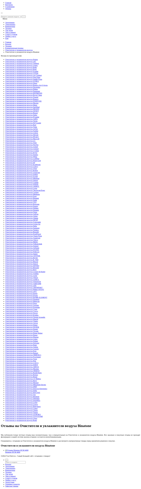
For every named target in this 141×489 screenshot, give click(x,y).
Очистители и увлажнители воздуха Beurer (21, 113)
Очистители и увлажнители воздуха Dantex (21, 155)
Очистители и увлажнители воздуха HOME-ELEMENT (26, 297)
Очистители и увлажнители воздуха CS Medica (23, 379)
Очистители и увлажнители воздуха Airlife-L (22, 280)
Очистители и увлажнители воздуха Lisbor (21, 408)
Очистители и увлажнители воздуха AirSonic (22, 248)
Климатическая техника (14, 48)
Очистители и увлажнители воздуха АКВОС (22, 186)
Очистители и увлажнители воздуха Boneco (21, 99)
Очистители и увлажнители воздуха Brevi (21, 381)
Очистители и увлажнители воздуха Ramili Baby (23, 373)
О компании (10, 7)
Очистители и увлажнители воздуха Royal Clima (23, 95)
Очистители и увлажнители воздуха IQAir (21, 153)
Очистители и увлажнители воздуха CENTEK (22, 256)
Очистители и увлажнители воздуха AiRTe (21, 119)
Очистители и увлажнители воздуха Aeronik (22, 305)
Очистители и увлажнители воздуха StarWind (22, 107)
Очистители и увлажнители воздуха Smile (21, 200)
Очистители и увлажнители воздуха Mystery (22, 137)
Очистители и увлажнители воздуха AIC (20, 61)
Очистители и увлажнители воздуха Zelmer (21, 341)
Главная (8, 3)
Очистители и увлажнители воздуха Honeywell (23, 161)
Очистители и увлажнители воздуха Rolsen (21, 171)
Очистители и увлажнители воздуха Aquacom (22, 173)
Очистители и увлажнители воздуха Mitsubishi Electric (25, 385)
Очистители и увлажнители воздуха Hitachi (21, 319)
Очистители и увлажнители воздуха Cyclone (22, 151)
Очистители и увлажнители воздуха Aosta (21, 276)
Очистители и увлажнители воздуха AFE (20, 286)
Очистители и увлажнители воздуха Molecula (22, 301)
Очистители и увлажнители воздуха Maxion (21, 103)
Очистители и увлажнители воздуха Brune (21, 377)
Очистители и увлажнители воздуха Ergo (20, 351)
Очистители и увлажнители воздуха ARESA (22, 367)
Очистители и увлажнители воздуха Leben (21, 339)
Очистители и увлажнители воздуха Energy (21, 206)
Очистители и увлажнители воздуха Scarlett (21, 71)
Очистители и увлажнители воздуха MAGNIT (22, 393)
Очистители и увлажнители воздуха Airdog (21, 347)
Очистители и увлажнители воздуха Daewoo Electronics (26, 389)
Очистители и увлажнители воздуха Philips (21, 89)
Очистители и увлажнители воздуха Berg (20, 270)
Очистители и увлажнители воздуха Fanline (21, 131)
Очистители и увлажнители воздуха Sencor (21, 264)
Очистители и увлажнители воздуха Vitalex (21, 321)
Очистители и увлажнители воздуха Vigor (21, 169)
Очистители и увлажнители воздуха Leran (21, 188)
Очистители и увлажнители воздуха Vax (20, 395)
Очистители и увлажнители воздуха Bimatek (22, 198)
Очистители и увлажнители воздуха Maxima (22, 369)
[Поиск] (6, 460)
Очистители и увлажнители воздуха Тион (21, 359)
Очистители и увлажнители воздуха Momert (22, 383)
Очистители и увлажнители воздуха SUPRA (22, 81)
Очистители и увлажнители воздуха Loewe (21, 404)
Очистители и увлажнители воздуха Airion (21, 216)
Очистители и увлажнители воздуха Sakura (21, 180)
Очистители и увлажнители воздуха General (22, 149)
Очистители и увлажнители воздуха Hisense (22, 337)
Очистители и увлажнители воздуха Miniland (22, 178)
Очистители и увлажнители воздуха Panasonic (22, 91)
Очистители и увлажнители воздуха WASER (22, 327)
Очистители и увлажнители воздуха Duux (21, 303)
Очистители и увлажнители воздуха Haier (21, 345)
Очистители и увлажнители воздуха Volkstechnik (23, 244)
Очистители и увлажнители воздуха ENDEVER (23, 101)
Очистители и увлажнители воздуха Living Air (22, 224)
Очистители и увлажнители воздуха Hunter (21, 329)
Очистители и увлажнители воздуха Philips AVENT (24, 289)
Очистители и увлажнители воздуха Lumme (21, 182)
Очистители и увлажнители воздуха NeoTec (22, 145)
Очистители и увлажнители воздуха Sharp (21, 83)
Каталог (8, 44)
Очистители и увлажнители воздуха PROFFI (22, 109)
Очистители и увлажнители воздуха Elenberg (22, 299)
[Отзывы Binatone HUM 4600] (16, 450)
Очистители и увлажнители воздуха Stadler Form (23, 79)
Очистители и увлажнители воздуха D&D (21, 387)
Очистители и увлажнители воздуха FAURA (22, 250)
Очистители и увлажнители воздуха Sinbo (21, 115)
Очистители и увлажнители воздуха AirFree (21, 214)
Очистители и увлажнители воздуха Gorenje (22, 349)
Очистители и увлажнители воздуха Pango (21, 293)
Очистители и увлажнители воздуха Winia (21, 157)
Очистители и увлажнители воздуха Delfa (21, 391)
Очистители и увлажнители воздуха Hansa (21, 335)
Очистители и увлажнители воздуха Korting (21, 315)
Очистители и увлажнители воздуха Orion (21, 212)
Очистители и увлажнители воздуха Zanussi (21, 246)
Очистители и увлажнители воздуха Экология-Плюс (25, 190)
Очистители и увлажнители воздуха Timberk (22, 63)
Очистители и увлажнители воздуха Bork (21, 69)
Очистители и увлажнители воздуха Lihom (21, 410)
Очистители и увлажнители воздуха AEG (21, 291)
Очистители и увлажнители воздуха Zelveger (22, 343)
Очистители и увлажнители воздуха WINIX (21, 184)
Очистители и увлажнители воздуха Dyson (21, 295)
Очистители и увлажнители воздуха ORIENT (22, 371)
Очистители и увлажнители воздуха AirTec (21, 129)
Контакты (9, 5)
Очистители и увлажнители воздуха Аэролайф (23, 222)
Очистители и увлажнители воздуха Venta (21, 127)
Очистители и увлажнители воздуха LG (20, 141)
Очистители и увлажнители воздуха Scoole (21, 176)
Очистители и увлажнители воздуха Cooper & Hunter (25, 272)
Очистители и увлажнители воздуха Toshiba (22, 274)
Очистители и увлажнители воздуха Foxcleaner (23, 357)
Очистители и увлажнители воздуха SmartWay (22, 401)
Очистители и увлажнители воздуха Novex (21, 313)
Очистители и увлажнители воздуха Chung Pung (23, 236)
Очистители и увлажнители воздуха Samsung (22, 228)
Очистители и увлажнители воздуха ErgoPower (23, 234)
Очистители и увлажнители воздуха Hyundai (22, 117)
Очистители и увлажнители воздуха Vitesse (21, 278)
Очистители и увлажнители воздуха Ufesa (21, 418)
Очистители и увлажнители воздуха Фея (20, 361)
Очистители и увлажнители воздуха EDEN (21, 365)
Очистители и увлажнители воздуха (19, 50)
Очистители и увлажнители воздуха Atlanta (21, 218)
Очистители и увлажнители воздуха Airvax (21, 323)
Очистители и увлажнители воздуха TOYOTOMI (24, 416)
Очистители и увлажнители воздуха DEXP (21, 220)
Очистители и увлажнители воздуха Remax (21, 375)
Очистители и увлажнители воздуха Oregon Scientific (25, 317)
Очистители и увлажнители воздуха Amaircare (22, 238)
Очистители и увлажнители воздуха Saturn (21, 254)
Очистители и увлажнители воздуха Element (22, 210)
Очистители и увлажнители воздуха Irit (20, 163)
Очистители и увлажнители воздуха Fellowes (22, 252)
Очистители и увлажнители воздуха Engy (21, 196)
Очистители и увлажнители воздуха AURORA (23, 414)
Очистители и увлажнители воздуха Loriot (21, 403)
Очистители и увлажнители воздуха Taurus (21, 412)
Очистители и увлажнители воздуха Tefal (21, 143)
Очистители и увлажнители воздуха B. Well (21, 260)
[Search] (24, 16)
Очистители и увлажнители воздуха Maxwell (22, 139)
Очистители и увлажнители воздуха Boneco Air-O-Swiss (26, 85)
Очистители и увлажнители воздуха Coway (21, 311)
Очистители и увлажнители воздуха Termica (22, 230)
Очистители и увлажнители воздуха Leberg (21, 133)
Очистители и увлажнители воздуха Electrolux (22, 87)
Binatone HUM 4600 (12, 452)
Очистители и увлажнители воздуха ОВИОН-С (23, 355)
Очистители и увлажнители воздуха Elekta (21, 325)
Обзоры (8, 9)
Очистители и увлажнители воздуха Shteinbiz (22, 399)
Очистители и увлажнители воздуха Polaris (21, 59)
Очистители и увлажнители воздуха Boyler (21, 258)
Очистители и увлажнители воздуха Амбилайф (23, 284)
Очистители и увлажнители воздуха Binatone (22, 397)
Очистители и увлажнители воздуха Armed (21, 147)
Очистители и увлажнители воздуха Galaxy (21, 167)
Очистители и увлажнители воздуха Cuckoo (22, 192)
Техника (8, 46)
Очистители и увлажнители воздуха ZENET (22, 111)
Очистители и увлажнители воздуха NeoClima (22, 77)
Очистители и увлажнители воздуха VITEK (21, 73)
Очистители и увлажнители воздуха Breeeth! (22, 232)
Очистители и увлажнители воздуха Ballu (21, 67)
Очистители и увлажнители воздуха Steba (21, 226)
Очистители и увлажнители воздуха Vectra (21, 121)
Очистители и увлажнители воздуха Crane (21, 309)
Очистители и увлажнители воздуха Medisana (22, 194)
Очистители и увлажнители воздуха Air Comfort (23, 75)
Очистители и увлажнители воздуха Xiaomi (21, 97)
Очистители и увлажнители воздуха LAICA (22, 363)
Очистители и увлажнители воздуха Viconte (21, 331)
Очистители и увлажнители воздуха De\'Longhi (23, 123)
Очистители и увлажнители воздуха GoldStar (22, 159)
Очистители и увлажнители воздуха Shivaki (21, 135)
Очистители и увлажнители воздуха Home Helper (24, 333)
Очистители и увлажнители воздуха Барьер (21, 353)
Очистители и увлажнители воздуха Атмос (21, 65)
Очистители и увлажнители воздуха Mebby (21, 242)
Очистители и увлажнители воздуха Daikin (21, 174)
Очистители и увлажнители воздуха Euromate (22, 307)
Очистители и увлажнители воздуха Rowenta (22, 204)
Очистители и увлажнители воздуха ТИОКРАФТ (24, 288)
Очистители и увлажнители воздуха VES (20, 202)
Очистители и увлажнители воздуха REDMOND (23, 93)
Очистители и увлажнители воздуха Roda (21, 420)
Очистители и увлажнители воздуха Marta (21, 105)
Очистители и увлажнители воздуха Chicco (21, 240)
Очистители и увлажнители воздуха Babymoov (23, 406)
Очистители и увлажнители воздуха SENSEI (22, 266)
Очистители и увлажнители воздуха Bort (20, 125)
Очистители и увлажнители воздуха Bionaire (22, 268)
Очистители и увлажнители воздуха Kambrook (23, 165)
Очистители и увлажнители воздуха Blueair (21, 262)
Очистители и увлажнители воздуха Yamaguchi (23, 282)
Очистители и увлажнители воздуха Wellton (21, 208)
